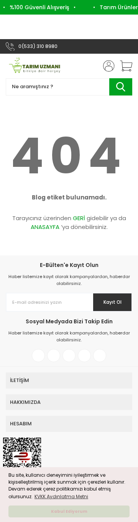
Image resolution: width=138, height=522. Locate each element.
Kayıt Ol (113, 302)
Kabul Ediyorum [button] (69, 511)
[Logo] (34, 66)
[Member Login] (107, 66)
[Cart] (123, 66)
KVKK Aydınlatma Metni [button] (61, 496)
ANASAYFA (45, 227)
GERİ (79, 218)
